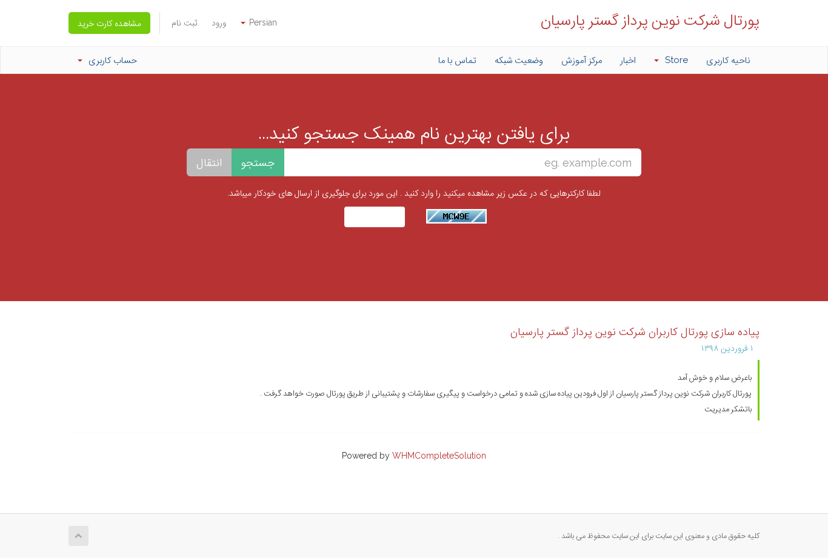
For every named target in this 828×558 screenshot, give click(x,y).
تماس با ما (457, 60)
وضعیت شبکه (519, 60)
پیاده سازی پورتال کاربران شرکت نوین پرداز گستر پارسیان (635, 331)
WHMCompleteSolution (439, 455)
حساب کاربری (110, 60)
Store (674, 60)
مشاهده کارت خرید (109, 23)
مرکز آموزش (581, 60)
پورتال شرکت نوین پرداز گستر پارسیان (650, 19)
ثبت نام (184, 22)
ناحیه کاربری (728, 60)
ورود (219, 22)
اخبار (628, 60)
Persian (262, 22)
